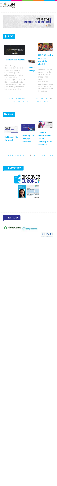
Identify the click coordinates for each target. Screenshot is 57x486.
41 (28, 101)
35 (42, 98)
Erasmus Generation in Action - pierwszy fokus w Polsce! (45, 138)
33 (32, 98)
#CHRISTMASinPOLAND (14, 60)
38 (14, 101)
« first (11, 98)
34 (37, 98)
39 (19, 101)
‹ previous (20, 98)
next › (38, 101)
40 (24, 101)
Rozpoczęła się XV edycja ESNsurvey (27, 138)
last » (45, 101)
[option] (11, 227)
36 (46, 98)
